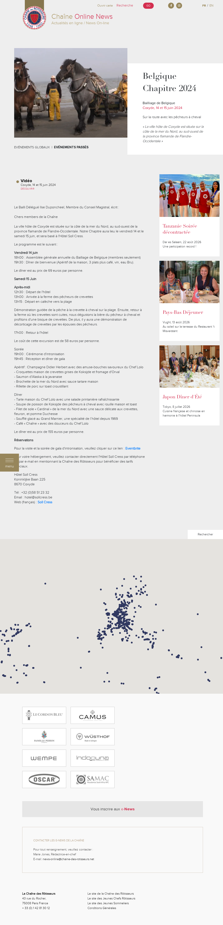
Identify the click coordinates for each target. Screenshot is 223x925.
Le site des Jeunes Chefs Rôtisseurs (111, 898)
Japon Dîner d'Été (182, 397)
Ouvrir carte (105, 5)
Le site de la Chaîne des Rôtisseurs (111, 894)
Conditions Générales (102, 908)
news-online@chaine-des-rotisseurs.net (68, 859)
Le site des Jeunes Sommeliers (108, 903)
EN (211, 5)
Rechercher (205, 534)
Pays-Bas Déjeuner (183, 312)
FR (204, 5)
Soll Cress (45, 502)
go (148, 5)
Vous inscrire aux (113, 809)
